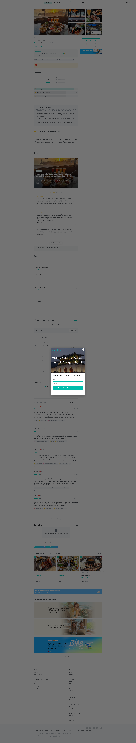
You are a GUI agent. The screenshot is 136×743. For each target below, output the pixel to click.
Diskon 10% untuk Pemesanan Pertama (68, 387)
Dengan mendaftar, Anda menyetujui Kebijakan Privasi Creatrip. (68, 393)
